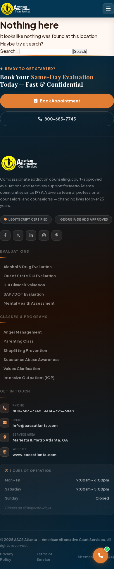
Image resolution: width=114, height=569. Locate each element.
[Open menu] (108, 8)
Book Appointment (60, 100)
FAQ (110, 557)
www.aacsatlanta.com (34, 454)
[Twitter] (18, 235)
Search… (9, 51)
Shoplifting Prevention (25, 350)
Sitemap (85, 557)
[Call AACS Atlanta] (100, 555)
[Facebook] (5, 235)
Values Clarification (22, 368)
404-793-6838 (59, 411)
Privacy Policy (6, 557)
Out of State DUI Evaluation (30, 275)
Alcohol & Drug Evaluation (28, 266)
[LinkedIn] (31, 235)
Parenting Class (19, 340)
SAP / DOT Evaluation (24, 294)
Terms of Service (45, 557)
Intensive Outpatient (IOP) (29, 377)
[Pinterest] (56, 235)
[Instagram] (44, 235)
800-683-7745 (60, 118)
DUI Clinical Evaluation (24, 284)
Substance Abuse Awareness (31, 359)
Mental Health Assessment (29, 303)
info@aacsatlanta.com (35, 425)
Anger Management (23, 331)
